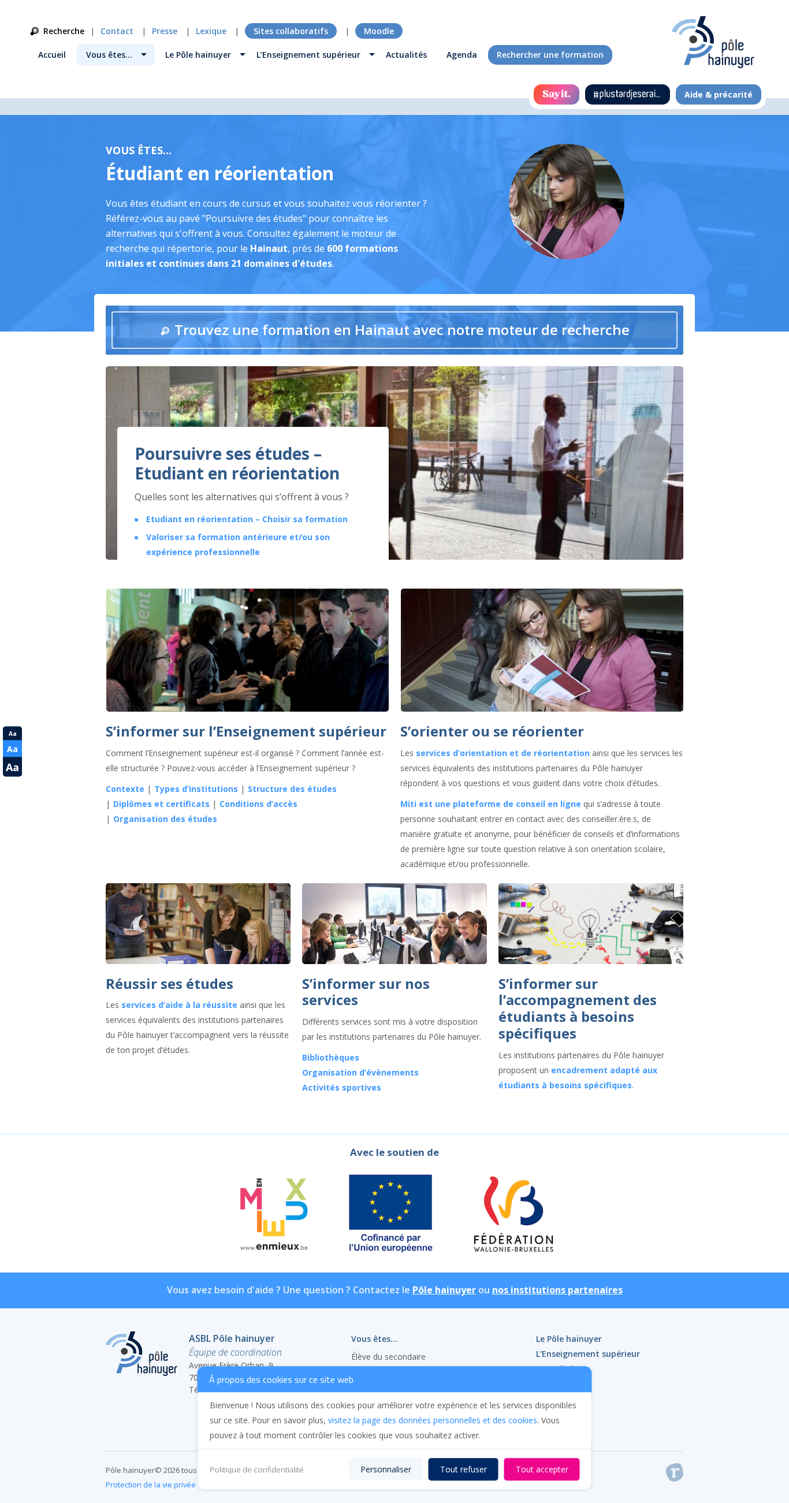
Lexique (211, 30)
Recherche (63, 30)
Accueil (52, 54)
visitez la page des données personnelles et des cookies (432, 1420)
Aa (13, 734)
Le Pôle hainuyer (198, 54)
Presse (164, 30)
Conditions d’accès (258, 803)
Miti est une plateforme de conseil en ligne (490, 803)
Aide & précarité (718, 94)
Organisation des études (165, 818)
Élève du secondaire (388, 1356)
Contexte (125, 788)
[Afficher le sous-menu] (144, 56)
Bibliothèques (330, 1057)
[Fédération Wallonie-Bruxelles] (513, 1215)
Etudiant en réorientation (200, 519)
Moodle (379, 30)
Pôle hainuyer (444, 1289)
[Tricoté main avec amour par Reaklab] (674, 1474)
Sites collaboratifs (291, 30)
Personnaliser (385, 1469)
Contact (117, 30)
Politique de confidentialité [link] (257, 1469)
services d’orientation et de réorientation (503, 752)
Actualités (406, 54)
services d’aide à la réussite (180, 1004)
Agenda (461, 54)
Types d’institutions (196, 788)
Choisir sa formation (304, 519)
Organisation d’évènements (360, 1072)
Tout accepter (542, 1469)
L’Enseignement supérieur (308, 54)
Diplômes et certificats (161, 803)
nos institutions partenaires (557, 1289)
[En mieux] (272, 1215)
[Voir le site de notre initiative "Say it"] (556, 94)
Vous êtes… (109, 54)
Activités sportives (341, 1087)
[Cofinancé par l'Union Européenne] (391, 1215)
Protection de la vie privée (151, 1484)
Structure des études (292, 788)
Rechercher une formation (550, 54)
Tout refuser (463, 1469)
